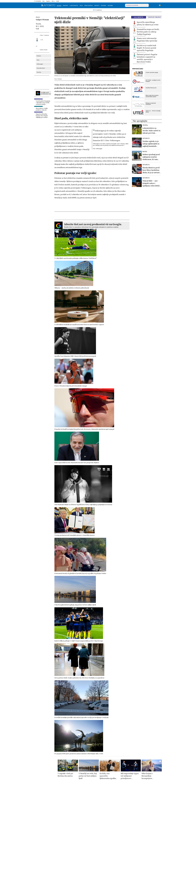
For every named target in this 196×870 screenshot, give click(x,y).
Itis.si (53, 1)
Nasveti (96, 5)
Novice (59, 5)
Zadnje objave (154, 17)
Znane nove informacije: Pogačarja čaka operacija (147, 39)
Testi (81, 5)
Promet (65, 5)
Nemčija (39, 72)
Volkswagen (40, 64)
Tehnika (103, 5)
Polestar (39, 55)
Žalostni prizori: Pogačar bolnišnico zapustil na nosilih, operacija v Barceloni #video (147, 58)
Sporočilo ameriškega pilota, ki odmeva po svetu (147, 23)
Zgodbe (110, 5)
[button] (35, 5)
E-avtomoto (74, 5)
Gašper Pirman (42, 20)
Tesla (38, 60)
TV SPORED (37, 1)
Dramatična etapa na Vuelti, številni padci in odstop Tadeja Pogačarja (148, 31)
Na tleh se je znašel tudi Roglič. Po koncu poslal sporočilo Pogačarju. (146, 47)
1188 (57, 1)
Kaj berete (138, 17)
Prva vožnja (88, 5)
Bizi (44, 1)
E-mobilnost (98, 10)
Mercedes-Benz (41, 68)
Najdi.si (48, 1)
